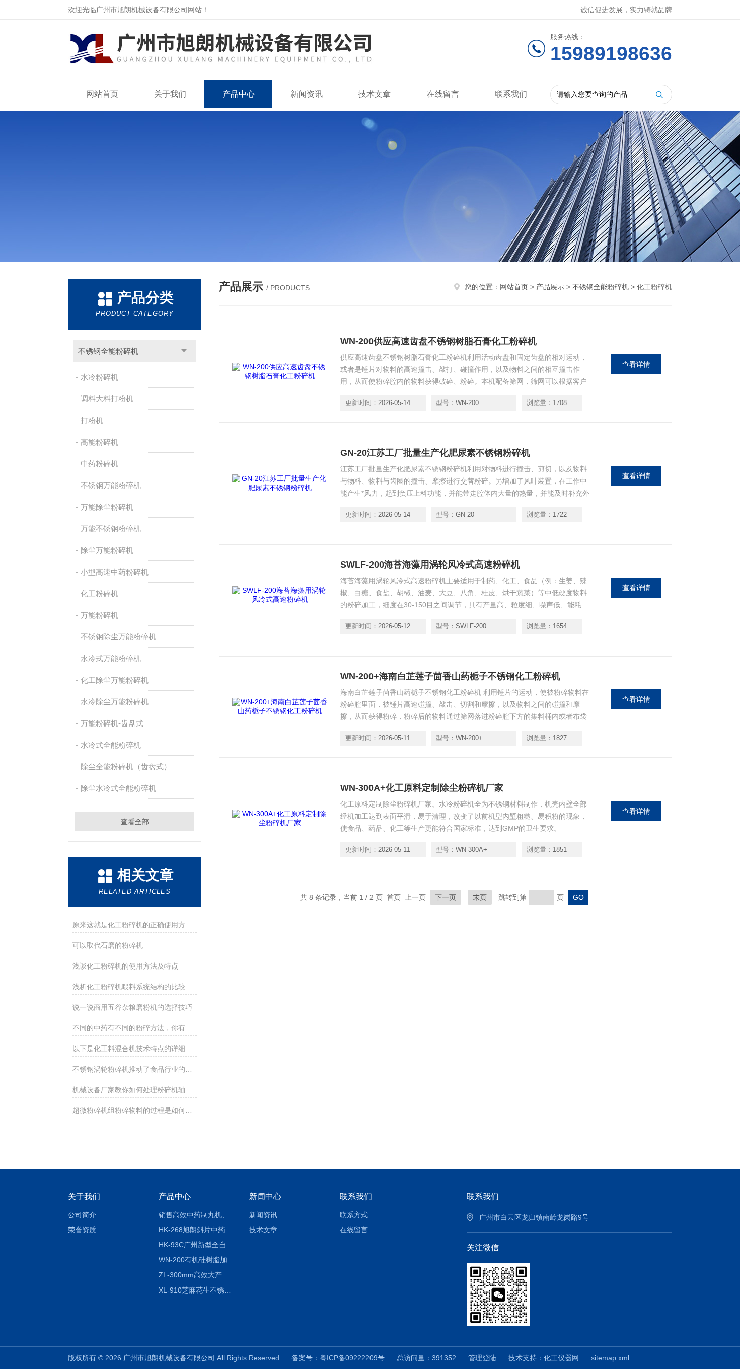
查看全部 (135, 822)
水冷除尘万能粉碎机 (115, 701)
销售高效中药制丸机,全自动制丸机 (197, 1215)
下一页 (445, 897)
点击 (184, 351)
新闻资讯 (306, 94)
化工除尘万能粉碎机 (115, 680)
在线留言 (443, 94)
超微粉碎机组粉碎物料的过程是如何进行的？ (134, 1110)
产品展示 (550, 287)
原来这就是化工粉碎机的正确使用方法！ (134, 925)
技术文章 (374, 94)
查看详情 (636, 364)
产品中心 (239, 94)
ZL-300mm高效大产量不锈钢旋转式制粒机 (197, 1275)
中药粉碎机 (99, 463)
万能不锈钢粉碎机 (111, 528)
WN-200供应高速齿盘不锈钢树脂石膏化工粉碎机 (438, 341)
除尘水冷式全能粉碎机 (118, 788)
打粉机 (92, 420)
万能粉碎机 (99, 615)
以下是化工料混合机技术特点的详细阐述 (134, 1048)
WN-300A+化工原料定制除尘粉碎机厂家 (421, 788)
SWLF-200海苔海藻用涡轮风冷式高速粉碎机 (430, 564)
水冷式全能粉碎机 (111, 745)
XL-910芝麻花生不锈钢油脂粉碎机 (197, 1290)
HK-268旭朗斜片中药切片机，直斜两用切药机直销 (197, 1230)
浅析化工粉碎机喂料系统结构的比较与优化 (134, 987)
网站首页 (102, 94)
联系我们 (511, 94)
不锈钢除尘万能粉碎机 (118, 636)
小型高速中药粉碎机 (115, 572)
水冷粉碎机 (99, 377)
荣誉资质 (82, 1230)
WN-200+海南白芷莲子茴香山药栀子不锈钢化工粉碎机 (450, 676)
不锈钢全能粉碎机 (108, 351)
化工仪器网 (561, 1358)
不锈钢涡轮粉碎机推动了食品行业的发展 (134, 1069)
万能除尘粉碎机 (107, 507)
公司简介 (82, 1215)
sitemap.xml (610, 1358)
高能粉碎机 (99, 442)
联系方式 (354, 1215)
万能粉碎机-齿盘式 (112, 723)
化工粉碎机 (99, 593)
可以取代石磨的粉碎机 (107, 945)
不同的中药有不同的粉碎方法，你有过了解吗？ (134, 1028)
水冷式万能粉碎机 (111, 658)
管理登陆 (482, 1358)
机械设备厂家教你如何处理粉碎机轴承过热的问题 (134, 1090)
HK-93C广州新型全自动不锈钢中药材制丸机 (197, 1245)
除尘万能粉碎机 (107, 550)
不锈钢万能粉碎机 (111, 485)
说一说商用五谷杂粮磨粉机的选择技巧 (132, 1007)
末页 (480, 897)
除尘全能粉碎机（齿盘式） (126, 766)
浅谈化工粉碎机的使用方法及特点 (125, 966)
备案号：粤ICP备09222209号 (338, 1358)
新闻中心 (265, 1196)
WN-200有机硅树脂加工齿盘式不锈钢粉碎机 (197, 1260)
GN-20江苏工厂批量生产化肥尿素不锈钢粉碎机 (435, 453)
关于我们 (170, 94)
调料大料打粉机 (107, 398)
